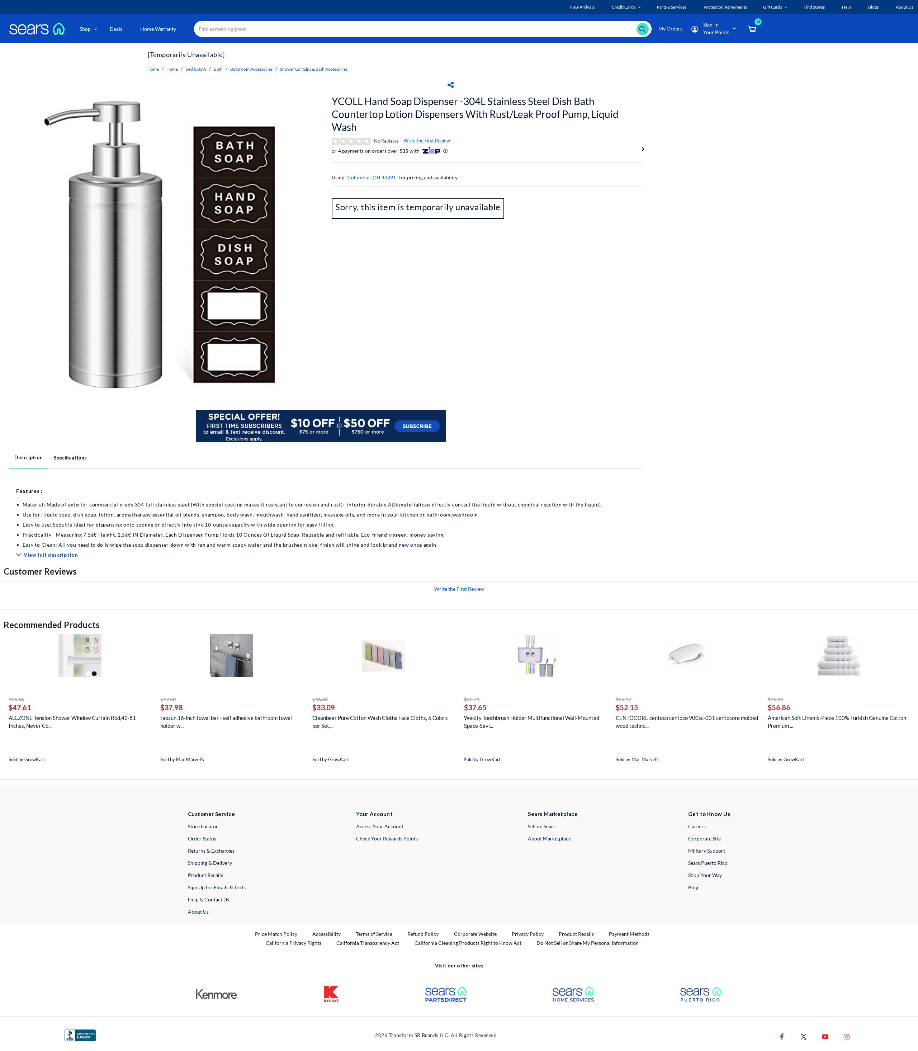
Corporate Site (704, 838)
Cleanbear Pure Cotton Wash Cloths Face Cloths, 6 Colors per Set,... (380, 722)
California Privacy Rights (293, 943)
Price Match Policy (276, 934)
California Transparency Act (367, 943)
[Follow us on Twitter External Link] (803, 1036)
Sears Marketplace (553, 814)
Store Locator (203, 826)
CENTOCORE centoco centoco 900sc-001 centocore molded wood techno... (687, 722)
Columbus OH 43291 (371, 177)
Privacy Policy (528, 934)
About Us (198, 912)
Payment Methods (629, 934)
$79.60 (775, 699)
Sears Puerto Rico (708, 863)
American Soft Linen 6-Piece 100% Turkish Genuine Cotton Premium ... (837, 722)
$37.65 (475, 707)
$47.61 (20, 707)
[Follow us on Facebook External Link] (782, 1036)
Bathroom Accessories (251, 69)
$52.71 (471, 699)
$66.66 (16, 699)
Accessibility (326, 934)
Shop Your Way (705, 875)
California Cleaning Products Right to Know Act (468, 943)
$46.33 (320, 699)
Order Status (202, 838)
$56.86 (779, 707)
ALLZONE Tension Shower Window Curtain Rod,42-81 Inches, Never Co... (72, 722)
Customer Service (211, 814)
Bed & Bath (195, 69)
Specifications (70, 457)
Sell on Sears (541, 826)
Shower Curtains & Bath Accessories (313, 69)
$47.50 (168, 699)
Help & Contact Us (208, 899)
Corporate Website (475, 933)
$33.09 (323, 707)
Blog (693, 887)
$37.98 (171, 707)
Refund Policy (423, 934)
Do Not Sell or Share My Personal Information (587, 943)
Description (28, 457)
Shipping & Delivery (210, 863)
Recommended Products (52, 624)
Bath (218, 69)
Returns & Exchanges (211, 851)
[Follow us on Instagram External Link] (846, 1036)
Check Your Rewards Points (387, 838)
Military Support (706, 851)
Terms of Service (374, 934)
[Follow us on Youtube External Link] (825, 1036)
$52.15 (627, 707)
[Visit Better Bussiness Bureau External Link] (80, 1035)
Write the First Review (427, 140)
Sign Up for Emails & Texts (217, 887)
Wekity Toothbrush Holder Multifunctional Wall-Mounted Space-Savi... (531, 722)
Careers (697, 826)
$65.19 (623, 699)
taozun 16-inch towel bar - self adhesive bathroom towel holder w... (226, 722)
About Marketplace (549, 838)
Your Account (374, 814)
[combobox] (423, 29)
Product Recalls (205, 875)
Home (153, 69)
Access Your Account (379, 826)
